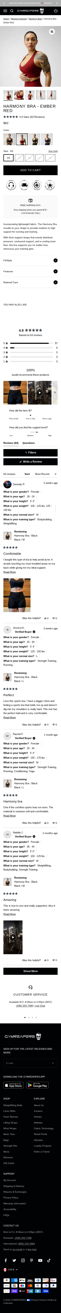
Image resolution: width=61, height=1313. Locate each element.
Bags (6, 1140)
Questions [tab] (29, 443)
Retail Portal (40, 1134)
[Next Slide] (55, 393)
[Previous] (4, 3)
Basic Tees (9, 1134)
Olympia (38, 1140)
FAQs (6, 1215)
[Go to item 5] (51, 95)
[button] (24, 117)
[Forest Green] (34, 139)
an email (17, 1249)
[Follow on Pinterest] (31, 1260)
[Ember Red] (22, 139)
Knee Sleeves (10, 1116)
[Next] (57, 3)
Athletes (38, 1122)
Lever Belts (9, 1111)
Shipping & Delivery (13, 1186)
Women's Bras (35, 19)
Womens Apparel (19, 19)
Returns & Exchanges (15, 1191)
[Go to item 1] (8, 95)
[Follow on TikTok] (49, 1260)
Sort (27, 474)
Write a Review (37, 462)
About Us (39, 1105)
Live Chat (40, 1005)
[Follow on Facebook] (5, 1260)
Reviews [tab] (10, 443)
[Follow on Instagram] (23, 1260)
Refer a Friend (41, 1151)
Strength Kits (10, 1145)
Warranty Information (14, 1203)
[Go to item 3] (30, 95)
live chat (32, 1249)
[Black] (9, 139)
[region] (30, 393)
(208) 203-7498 (24, 1005)
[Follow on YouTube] (40, 1260)
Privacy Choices (38, 1300)
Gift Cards (8, 1163)
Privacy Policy (10, 1197)
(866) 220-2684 (26, 1243)
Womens (8, 1157)
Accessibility (9, 1209)
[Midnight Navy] (47, 139)
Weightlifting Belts (12, 1105)
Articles (38, 1116)
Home (6, 19)
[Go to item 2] (19, 95)
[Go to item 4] (40, 95)
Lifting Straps (10, 1122)
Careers (38, 1111)
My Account (9, 1180)
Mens (6, 1151)
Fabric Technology (44, 1128)
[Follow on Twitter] (14, 1260)
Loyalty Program (43, 1145)
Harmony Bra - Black (26, 537)
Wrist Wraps (9, 1128)
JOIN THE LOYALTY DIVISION (30, 3)
